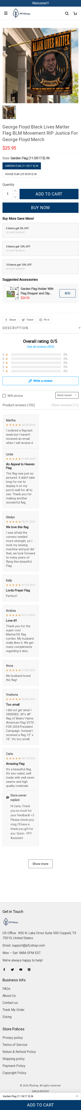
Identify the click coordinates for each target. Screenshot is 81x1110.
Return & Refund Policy (19, 1052)
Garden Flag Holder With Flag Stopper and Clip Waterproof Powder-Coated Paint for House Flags (37, 291)
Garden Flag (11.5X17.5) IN (30, 158)
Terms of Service (14, 1045)
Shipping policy (13, 1059)
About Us (9, 996)
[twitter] (14, 969)
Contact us (10, 1003)
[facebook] (5, 969)
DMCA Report (40, 1091)
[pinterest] (30, 969)
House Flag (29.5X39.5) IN (21, 174)
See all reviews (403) (40, 346)
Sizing (7, 1017)
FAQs (6, 989)
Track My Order (13, 1010)
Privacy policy (12, 1038)
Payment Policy (13, 1066)
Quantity (8, 185)
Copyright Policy (14, 1073)
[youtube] (22, 969)
